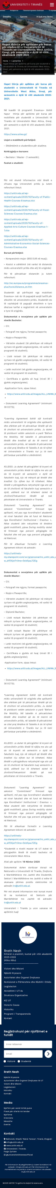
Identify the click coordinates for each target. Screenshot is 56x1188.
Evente (7, 1124)
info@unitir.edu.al (14, 1142)
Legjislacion (10, 986)
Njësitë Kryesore (12, 973)
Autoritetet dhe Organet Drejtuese (22, 977)
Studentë (26, 1061)
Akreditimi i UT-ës (13, 991)
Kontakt (8, 1018)
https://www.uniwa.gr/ (15, 134)
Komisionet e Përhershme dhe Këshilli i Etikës (27, 982)
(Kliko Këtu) (10, 960)
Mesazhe (8, 1121)
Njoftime (8, 1114)
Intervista (8, 1118)
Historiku (9, 1009)
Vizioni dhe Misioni (14, 968)
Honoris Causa (11, 1005)
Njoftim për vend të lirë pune (18, 1108)
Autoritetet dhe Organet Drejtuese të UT (23, 1080)
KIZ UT (7, 1000)
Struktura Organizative (16, 995)
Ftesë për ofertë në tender (17, 1111)
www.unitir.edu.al (14, 1145)
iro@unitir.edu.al (21, 885)
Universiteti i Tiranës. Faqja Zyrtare (15, 1150)
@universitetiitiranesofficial (19, 1155)
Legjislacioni (9, 1087)
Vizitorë (11, 1061)
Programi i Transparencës (17, 1014)
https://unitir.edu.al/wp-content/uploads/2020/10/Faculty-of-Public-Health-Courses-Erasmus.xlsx (27, 197)
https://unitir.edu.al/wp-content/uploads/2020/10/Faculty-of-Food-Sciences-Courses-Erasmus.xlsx (26, 210)
